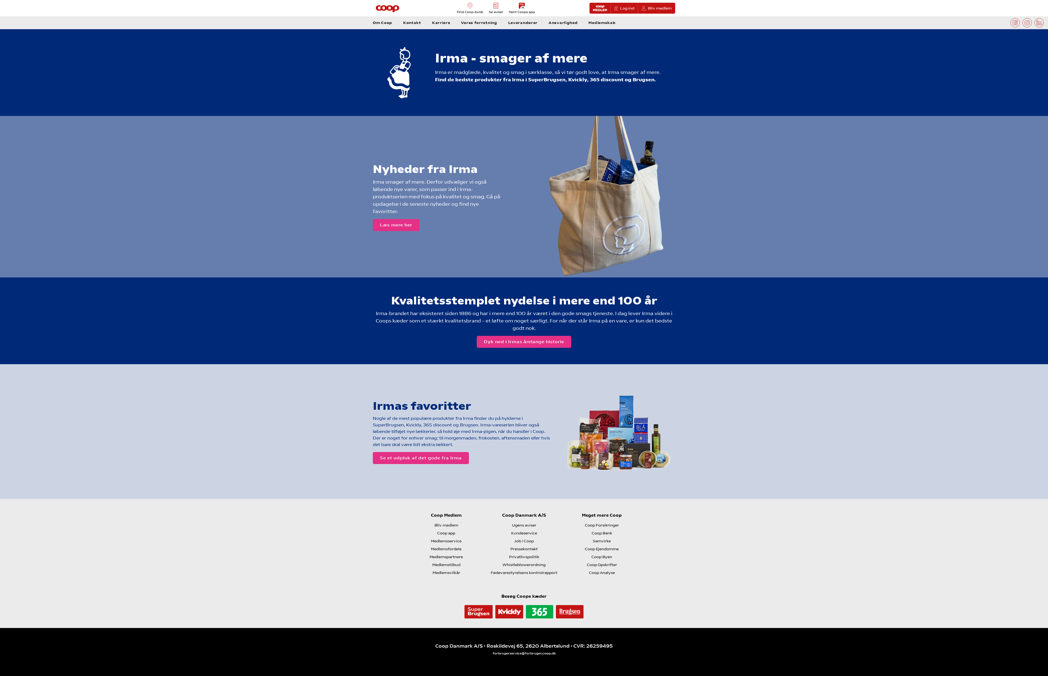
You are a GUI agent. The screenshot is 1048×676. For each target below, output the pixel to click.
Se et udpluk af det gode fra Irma (421, 457)
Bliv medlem (660, 8)
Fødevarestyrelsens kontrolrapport (524, 572)
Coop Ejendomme (602, 549)
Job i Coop (524, 541)
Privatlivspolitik (524, 557)
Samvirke (602, 541)
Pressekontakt (524, 549)
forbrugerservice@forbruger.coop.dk (524, 653)
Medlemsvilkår (446, 572)
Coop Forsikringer (602, 525)
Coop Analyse (602, 572)
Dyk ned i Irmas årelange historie (524, 341)
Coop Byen (601, 557)
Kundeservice (524, 533)
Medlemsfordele (446, 549)
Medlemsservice (446, 541)
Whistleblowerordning (524, 565)
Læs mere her (396, 225)
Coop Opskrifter (602, 565)
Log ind (627, 8)
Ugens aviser (524, 525)
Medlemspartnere (446, 557)
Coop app (446, 533)
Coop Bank (602, 533)
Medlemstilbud (446, 565)
